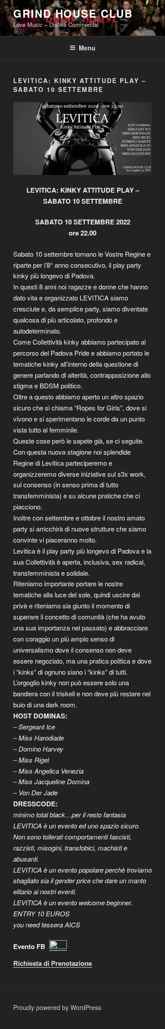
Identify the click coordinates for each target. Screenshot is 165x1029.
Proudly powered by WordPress (57, 1007)
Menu (87, 47)
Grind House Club (73, 13)
